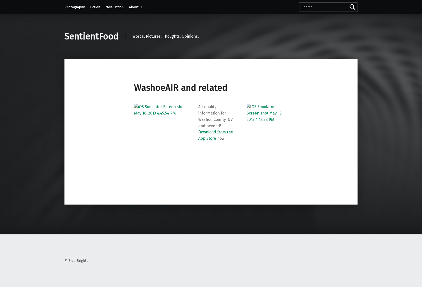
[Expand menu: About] (141, 7)
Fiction (95, 7)
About (134, 7)
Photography (74, 7)
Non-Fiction (115, 7)
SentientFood (91, 36)
